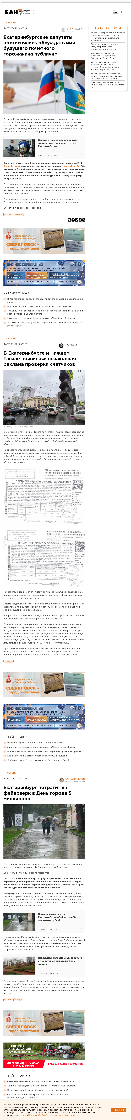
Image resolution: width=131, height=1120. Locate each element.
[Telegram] (76, 220)
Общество (18, 214)
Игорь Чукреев (75, 29)
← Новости (9, 23)
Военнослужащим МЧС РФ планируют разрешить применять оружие (44, 751)
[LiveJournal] (83, 220)
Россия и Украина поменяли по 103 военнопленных (34, 743)
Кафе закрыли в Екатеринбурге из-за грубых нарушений (37, 756)
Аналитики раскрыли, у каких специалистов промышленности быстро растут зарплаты (44, 324)
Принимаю (118, 1110)
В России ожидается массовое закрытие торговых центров (39, 306)
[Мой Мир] (80, 220)
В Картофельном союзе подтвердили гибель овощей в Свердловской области (45, 300)
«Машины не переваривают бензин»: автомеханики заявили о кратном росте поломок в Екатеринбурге (45, 312)
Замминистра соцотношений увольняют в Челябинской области (41, 318)
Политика (8, 214)
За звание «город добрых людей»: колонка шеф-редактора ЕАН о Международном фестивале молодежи (108, 36)
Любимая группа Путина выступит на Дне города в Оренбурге (40, 760)
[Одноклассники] (73, 220)
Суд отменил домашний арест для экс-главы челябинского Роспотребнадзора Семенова (38, 1096)
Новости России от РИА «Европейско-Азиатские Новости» (14, 12)
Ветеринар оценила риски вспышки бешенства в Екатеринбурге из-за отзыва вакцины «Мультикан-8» (105, 66)
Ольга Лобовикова (75, 779)
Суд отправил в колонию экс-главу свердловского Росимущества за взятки (105, 46)
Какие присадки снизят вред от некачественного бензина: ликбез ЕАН (107, 84)
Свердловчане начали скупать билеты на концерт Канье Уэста (40, 1081)
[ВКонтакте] (69, 220)
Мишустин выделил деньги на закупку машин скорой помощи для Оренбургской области (106, 76)
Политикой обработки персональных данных (52, 1115)
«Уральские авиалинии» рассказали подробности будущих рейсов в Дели (103, 55)
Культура (18, 999)
